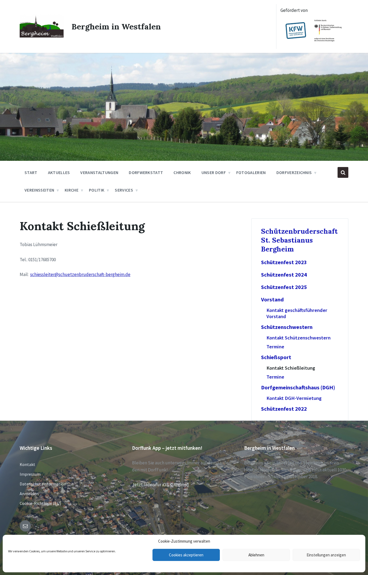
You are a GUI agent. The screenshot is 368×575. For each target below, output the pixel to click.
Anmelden (29, 493)
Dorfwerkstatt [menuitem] (146, 172)
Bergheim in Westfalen (116, 26)
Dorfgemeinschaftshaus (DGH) (298, 387)
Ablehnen (256, 554)
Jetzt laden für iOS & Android (160, 485)
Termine (275, 346)
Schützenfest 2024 (284, 274)
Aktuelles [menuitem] (59, 172)
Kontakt (27, 464)
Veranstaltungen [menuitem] (99, 172)
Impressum (30, 474)
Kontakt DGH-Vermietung (294, 398)
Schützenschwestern (287, 327)
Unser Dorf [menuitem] (214, 172)
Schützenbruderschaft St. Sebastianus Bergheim (299, 240)
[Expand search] (343, 172)
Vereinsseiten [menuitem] (39, 190)
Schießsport (276, 357)
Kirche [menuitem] (71, 190)
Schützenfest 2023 (284, 262)
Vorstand (272, 299)
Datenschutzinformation (43, 483)
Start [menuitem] (31, 172)
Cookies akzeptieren (186, 554)
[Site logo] (42, 36)
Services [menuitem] (124, 190)
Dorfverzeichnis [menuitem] (294, 172)
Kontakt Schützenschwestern (298, 338)
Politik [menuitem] (96, 190)
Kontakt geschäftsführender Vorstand (296, 313)
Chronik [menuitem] (182, 172)
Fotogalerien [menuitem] (251, 172)
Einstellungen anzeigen (326, 554)
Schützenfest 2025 (284, 287)
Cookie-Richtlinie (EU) (40, 503)
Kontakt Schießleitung (290, 368)
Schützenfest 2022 (284, 408)
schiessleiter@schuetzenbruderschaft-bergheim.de (80, 274)
